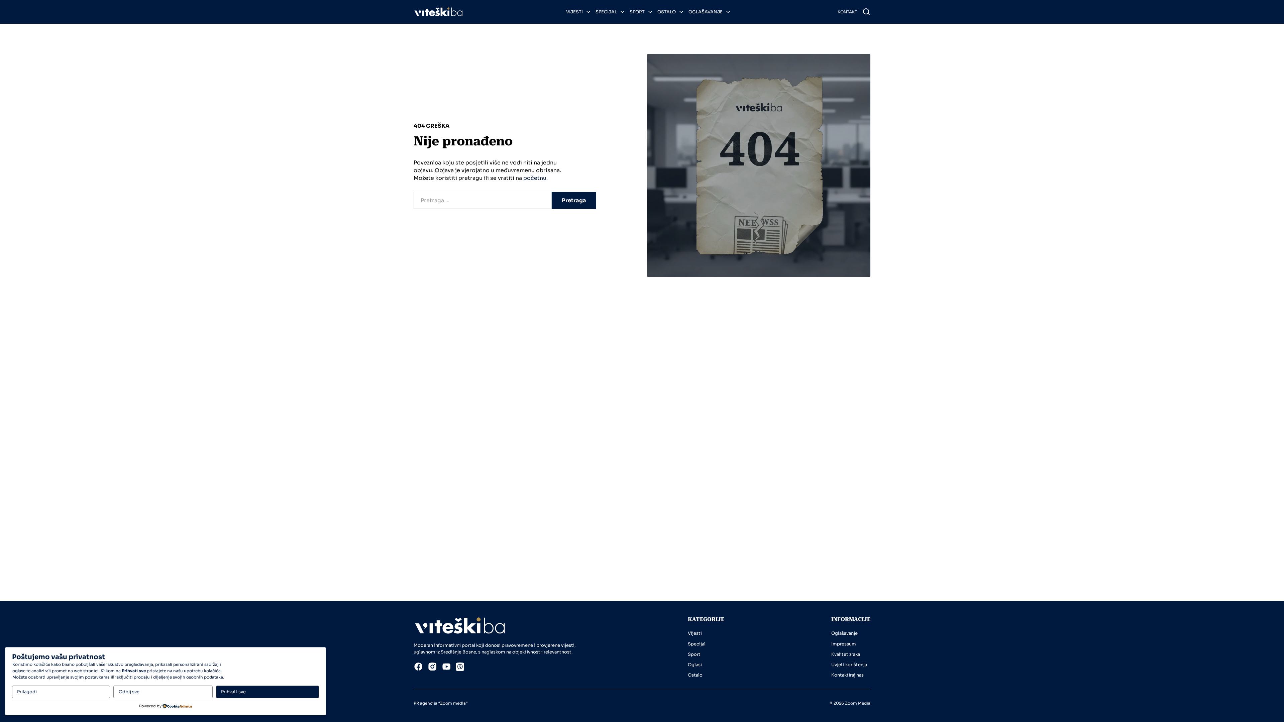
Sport (637, 12)
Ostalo (666, 12)
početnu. (535, 178)
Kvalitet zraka (845, 654)
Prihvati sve (233, 692)
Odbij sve (129, 692)
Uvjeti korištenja (849, 665)
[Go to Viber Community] (460, 668)
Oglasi (695, 665)
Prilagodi (27, 692)
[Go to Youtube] (446, 668)
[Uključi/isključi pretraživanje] (866, 12)
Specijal (606, 12)
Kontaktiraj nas (847, 675)
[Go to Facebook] (418, 668)
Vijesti (574, 12)
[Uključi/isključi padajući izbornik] (588, 12)
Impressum (843, 644)
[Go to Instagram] (432, 668)
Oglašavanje (705, 12)
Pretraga (574, 200)
